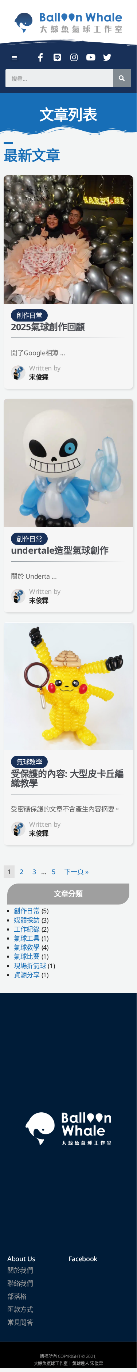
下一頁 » (76, 871)
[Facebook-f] (40, 57)
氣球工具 (27, 938)
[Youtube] (90, 57)
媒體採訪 (27, 920)
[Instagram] (74, 57)
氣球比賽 (27, 956)
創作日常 (27, 910)
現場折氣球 (30, 965)
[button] (15, 57)
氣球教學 (27, 947)
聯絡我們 (20, 1283)
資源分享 (27, 974)
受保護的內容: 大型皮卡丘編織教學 (67, 778)
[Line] (57, 57)
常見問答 (20, 1322)
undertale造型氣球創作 (60, 550)
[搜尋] (122, 78)
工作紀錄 (27, 929)
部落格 (17, 1296)
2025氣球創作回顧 (48, 326)
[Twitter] (107, 57)
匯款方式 (20, 1309)
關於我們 (20, 1270)
